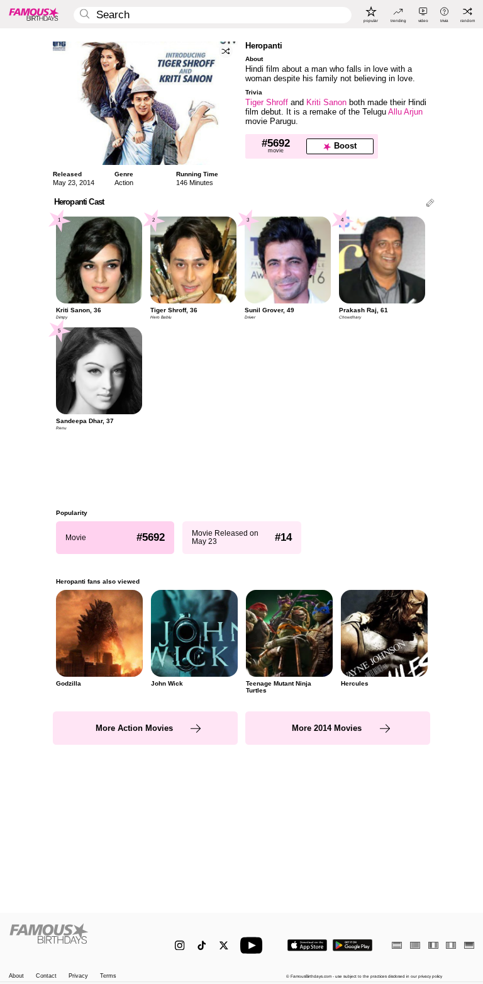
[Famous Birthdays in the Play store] (352, 945)
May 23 (64, 182)
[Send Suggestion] (430, 204)
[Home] (78, 940)
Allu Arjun (405, 111)
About (16, 976)
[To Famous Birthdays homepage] (34, 13)
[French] (433, 945)
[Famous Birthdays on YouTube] (254, 945)
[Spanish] (397, 945)
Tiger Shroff (266, 102)
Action (123, 182)
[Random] (225, 50)
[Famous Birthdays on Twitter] (223, 945)
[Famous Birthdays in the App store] (307, 945)
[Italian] (451, 945)
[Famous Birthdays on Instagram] (179, 945)
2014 (86, 182)
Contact (46, 976)
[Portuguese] (415, 945)
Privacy (78, 976)
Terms (108, 976)
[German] (469, 945)
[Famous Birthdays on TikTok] (201, 945)
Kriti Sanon (326, 102)
